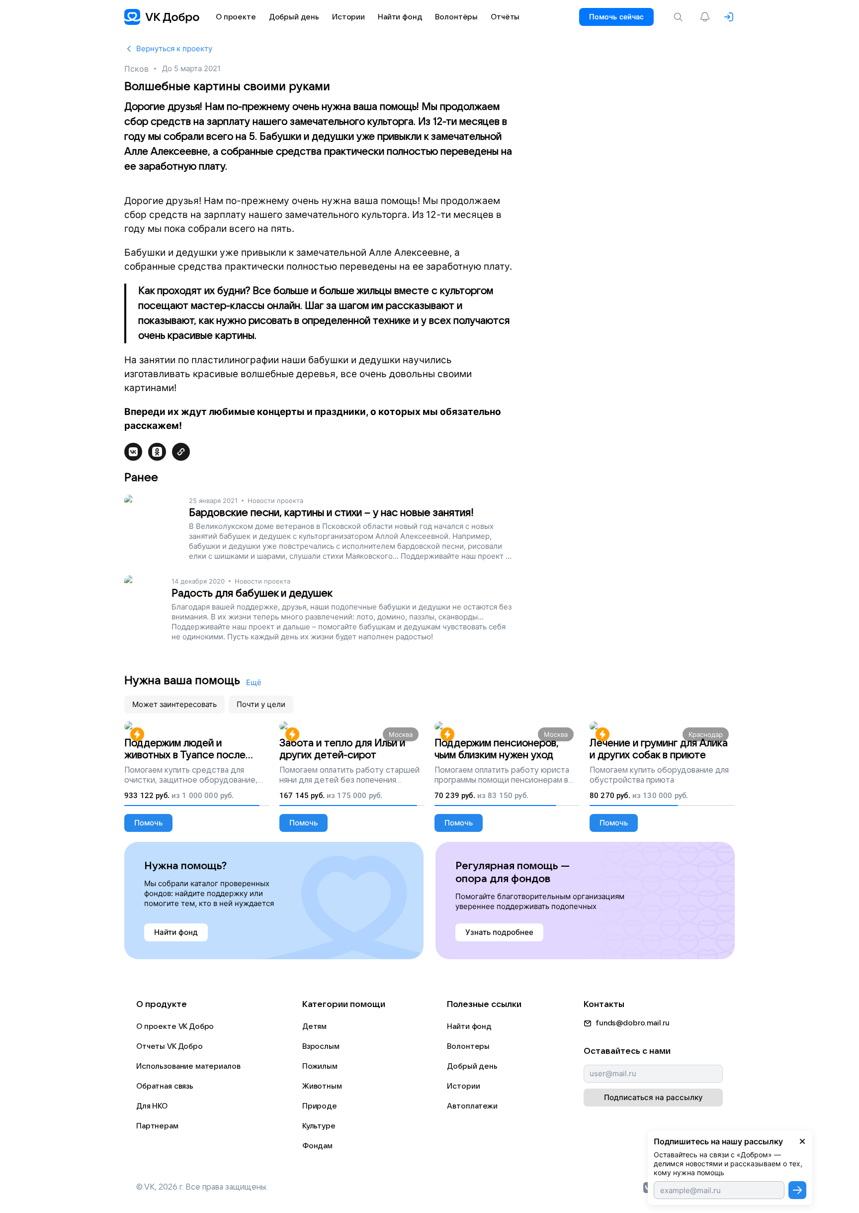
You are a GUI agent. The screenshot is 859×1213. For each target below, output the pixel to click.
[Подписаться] (797, 1190)
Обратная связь (164, 1086)
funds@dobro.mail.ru (633, 1023)
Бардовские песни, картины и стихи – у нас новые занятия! (331, 512)
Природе (319, 1106)
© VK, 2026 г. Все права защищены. (201, 1187)
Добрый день (472, 1066)
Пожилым (320, 1066)
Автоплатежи (472, 1106)
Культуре (319, 1126)
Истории (463, 1086)
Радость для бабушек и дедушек (252, 593)
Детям (314, 1026)
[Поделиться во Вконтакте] (133, 452)
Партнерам (157, 1126)
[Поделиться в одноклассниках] (157, 452)
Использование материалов (188, 1066)
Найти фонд (469, 1026)
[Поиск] (680, 17)
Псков (136, 69)
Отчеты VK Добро (169, 1046)
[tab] (174, 704)
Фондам (317, 1146)
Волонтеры (468, 1046)
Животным (322, 1086)
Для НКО (152, 1106)
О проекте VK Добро (175, 1026)
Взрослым (321, 1046)
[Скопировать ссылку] (181, 452)
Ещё (253, 682)
